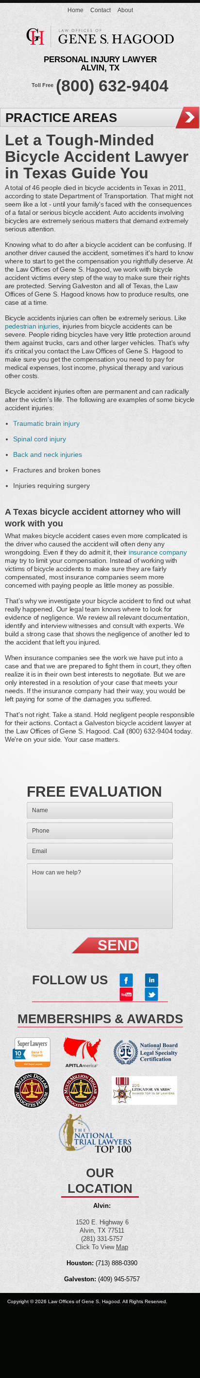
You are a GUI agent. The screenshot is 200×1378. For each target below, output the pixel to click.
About (125, 10)
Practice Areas (61, 117)
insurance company (158, 552)
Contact (100, 10)
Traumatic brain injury (46, 423)
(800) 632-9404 (112, 85)
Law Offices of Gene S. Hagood (100, 39)
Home (75, 10)
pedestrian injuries (32, 326)
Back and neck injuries (47, 454)
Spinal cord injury (39, 439)
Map (122, 1247)
